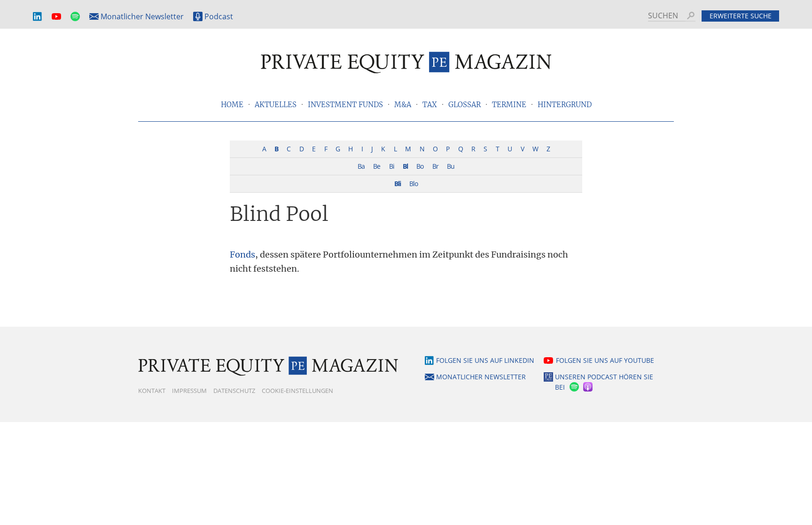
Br (435, 166)
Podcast (218, 16)
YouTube (56, 17)
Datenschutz (234, 390)
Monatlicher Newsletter (142, 16)
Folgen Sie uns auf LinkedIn (485, 360)
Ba (361, 166)
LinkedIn (37, 17)
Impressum (189, 390)
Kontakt (151, 390)
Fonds (242, 254)
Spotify (75, 17)
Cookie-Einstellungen (297, 390)
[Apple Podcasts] (588, 387)
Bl (405, 166)
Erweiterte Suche (741, 15)
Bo (419, 166)
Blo (413, 183)
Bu (450, 166)
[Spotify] (573, 387)
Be (376, 166)
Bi (391, 166)
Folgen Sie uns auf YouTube (605, 360)
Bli (397, 183)
